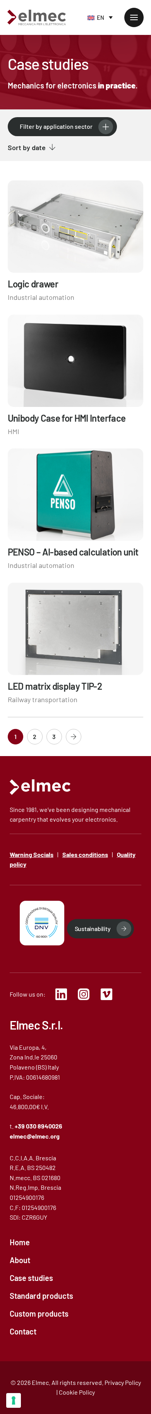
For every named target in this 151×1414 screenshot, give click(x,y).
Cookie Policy (77, 1392)
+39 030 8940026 (38, 1126)
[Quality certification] (42, 923)
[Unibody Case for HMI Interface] (76, 376)
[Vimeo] (109, 994)
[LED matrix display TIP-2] (76, 644)
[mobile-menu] (134, 17)
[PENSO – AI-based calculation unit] (76, 509)
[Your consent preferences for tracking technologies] (13, 1400)
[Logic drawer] (76, 241)
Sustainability (93, 928)
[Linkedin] (63, 994)
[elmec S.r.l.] (40, 787)
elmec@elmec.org (35, 1136)
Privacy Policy (123, 1382)
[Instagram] (86, 994)
